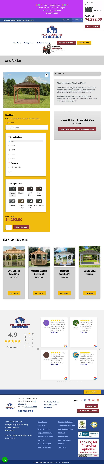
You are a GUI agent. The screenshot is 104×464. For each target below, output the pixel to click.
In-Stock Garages (44, 444)
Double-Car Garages (45, 436)
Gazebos (41, 440)
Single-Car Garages (45, 433)
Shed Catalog (63, 436)
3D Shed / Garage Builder (88, 411)
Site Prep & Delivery (65, 422)
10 (76, 381)
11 (78, 381)
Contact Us (24, 410)
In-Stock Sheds (43, 429)
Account (76, 20)
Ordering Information (66, 425)
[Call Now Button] (5, 459)
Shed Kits (41, 425)
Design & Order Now (66, 43)
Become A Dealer (64, 440)
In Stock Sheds (91, 392)
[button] (46, 75)
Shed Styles (91, 406)
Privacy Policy (38, 462)
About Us (61, 433)
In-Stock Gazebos (44, 447)
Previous (38, 349)
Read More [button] (60, 73)
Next (100, 349)
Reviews (61, 444)
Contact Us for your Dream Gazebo (77, 129)
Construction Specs (65, 429)
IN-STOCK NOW (84, 43)
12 (80, 381)
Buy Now (14, 293)
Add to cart (21, 227)
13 (82, 381)
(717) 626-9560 (31, 406)
